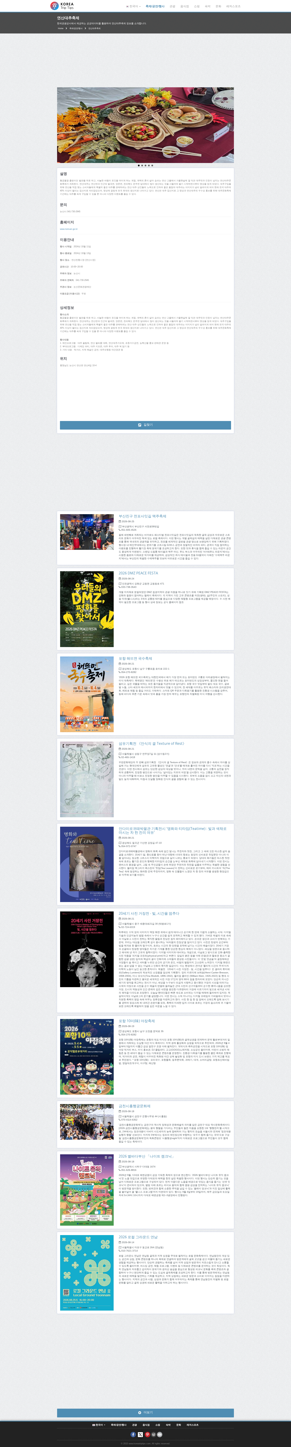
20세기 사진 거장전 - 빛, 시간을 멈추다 (149, 913)
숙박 (208, 6)
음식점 (184, 6)
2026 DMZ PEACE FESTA (138, 573)
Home (60, 28)
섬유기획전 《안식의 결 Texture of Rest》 (152, 743)
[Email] (159, 1434)
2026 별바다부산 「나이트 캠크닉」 (147, 1156)
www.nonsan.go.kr (69, 229)
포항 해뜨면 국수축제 (135, 658)
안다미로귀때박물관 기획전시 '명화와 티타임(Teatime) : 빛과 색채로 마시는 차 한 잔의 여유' (173, 830)
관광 (172, 6)
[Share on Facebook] (133, 1434)
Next (229, 125)
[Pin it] (147, 1434)
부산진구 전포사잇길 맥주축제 (142, 516)
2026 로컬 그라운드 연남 (138, 1237)
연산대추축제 (94, 28)
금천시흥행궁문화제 (135, 1106)
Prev (61, 125)
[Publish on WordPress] (153, 1434)
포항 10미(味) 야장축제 (137, 1020)
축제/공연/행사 (155, 6)
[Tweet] (140, 1434)
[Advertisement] (145, 60)
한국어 (134, 6)
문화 (218, 6)
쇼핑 (197, 6)
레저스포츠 (233, 6)
